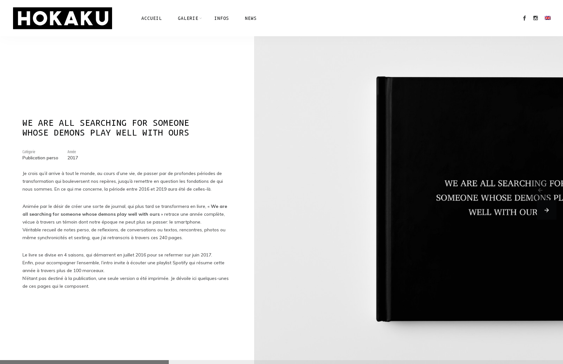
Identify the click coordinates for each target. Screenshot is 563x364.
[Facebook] (524, 18)
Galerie (188, 18)
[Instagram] (536, 18)
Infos (221, 18)
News (251, 18)
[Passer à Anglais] (547, 18)
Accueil (151, 18)
